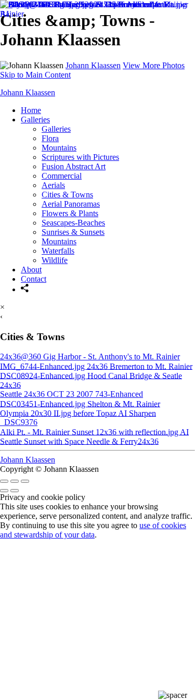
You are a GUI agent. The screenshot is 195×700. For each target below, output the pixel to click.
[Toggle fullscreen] (14, 481)
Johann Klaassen (93, 65)
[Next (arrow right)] (14, 490)
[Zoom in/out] (25, 481)
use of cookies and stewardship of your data (93, 530)
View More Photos (154, 65)
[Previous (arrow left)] (4, 490)
